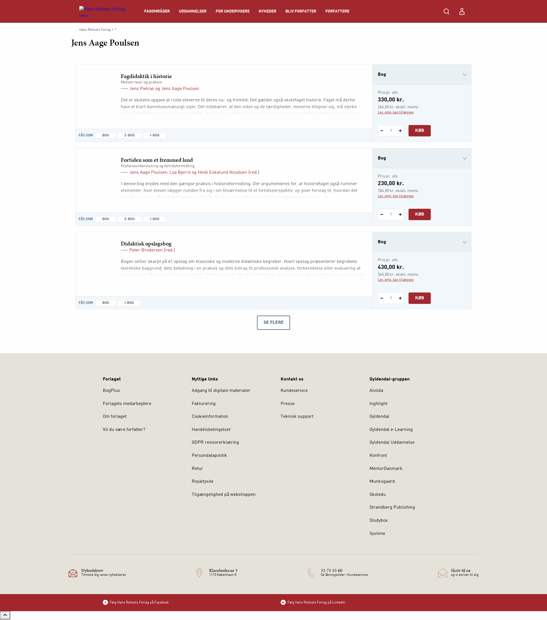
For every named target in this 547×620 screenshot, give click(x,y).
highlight (378, 404)
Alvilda (376, 390)
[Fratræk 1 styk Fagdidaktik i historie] (381, 130)
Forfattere (337, 11)
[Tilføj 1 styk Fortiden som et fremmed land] (400, 214)
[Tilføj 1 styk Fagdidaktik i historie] (400, 130)
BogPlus (111, 390)
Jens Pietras (141, 89)
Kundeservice (294, 390)
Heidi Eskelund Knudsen (222, 172)
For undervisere (233, 11)
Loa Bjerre (180, 172)
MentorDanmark (386, 468)
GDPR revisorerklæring (215, 442)
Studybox (379, 520)
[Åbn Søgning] (446, 11)
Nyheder (267, 11)
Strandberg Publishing (392, 507)
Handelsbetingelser (211, 429)
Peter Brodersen (146, 250)
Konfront (378, 455)
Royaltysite (202, 481)
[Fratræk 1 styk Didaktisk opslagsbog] (381, 298)
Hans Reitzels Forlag (95, 30)
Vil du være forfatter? (124, 429)
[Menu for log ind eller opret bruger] (462, 11)
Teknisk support (297, 416)
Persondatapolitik (209, 455)
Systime (377, 533)
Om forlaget (114, 416)
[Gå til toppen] (5, 615)
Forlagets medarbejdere (127, 404)
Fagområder (157, 11)
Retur (197, 468)
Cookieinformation (210, 416)
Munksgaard (382, 481)
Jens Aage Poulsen (180, 89)
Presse (288, 404)
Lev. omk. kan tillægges (396, 112)
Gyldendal (379, 416)
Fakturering (204, 404)
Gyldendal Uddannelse (392, 442)
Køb (419, 130)
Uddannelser (193, 11)
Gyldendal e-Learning (391, 429)
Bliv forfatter (300, 11)
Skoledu (378, 494)
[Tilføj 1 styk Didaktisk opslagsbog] (400, 298)
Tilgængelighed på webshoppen (224, 494)
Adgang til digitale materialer (221, 390)
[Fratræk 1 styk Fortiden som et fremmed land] (381, 214)
